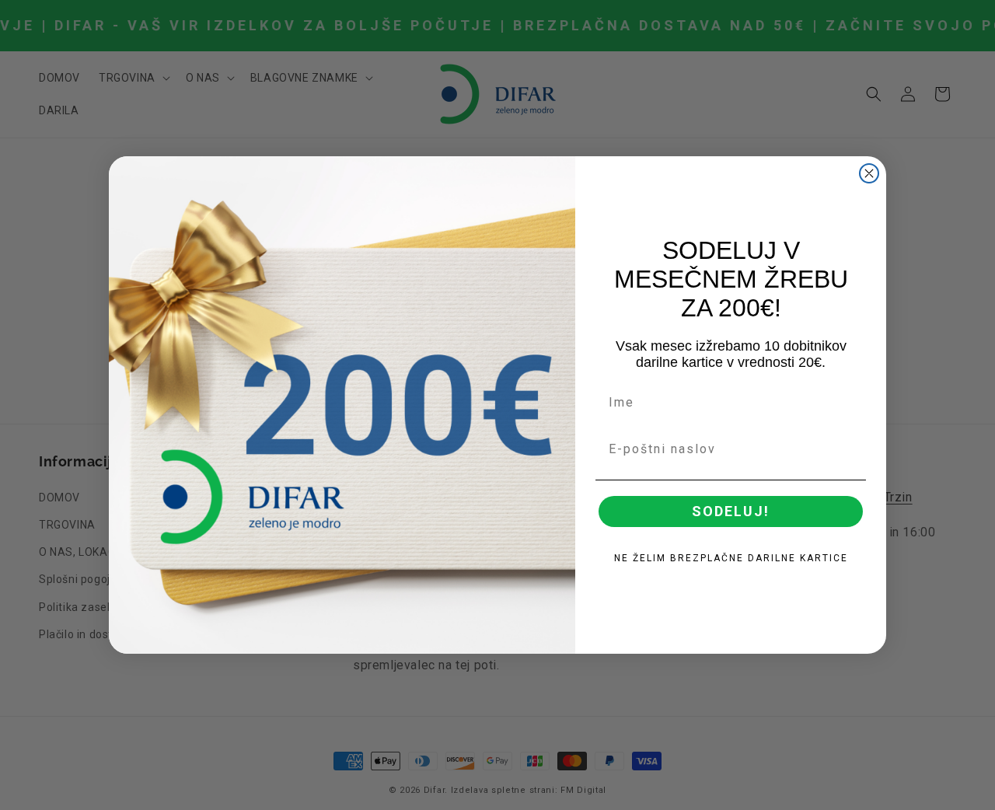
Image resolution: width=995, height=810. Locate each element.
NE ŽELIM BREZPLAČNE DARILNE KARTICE (731, 558)
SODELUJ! (731, 511)
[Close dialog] (869, 173)
